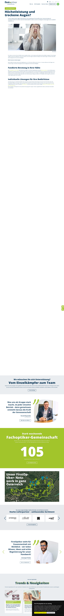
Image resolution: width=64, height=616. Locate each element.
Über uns (31, 4)
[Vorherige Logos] (5, 518)
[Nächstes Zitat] (60, 552)
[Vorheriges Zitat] (3, 552)
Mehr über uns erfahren (25, 420)
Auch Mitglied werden (32, 462)
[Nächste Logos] (59, 518)
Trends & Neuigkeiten (32, 524)
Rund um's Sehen (45, 4)
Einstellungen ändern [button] (50, 612)
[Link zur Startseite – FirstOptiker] (11, 3)
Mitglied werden (53, 4)
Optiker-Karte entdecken (12, 487)
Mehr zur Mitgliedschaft (25, 562)
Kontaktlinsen (24, 84)
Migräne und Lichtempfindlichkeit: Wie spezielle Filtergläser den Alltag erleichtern (13, 605)
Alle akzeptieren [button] (37, 612)
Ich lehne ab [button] (44, 612)
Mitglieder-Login (57, 1)
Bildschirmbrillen (44, 70)
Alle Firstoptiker (37, 4)
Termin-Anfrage (32, 390)
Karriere (53, 1)
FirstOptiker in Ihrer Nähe (14, 70)
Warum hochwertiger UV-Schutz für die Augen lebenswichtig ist (30, 605)
